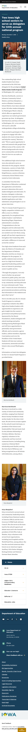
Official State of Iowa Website (9, 1)
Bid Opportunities (7, 668)
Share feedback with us (14, 655)
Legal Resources (7, 684)
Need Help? (5, 702)
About (4, 662)
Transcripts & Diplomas (9, 699)
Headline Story (6, 37)
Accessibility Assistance (9, 665)
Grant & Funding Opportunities (11, 680)
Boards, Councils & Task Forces (11, 671)
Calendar (4, 674)
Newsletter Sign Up (8, 690)
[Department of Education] (6, 6)
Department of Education (10, 7)
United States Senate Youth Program (13, 88)
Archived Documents (8, 705)
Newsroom (5, 693)
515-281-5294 (10, 645)
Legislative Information (9, 687)
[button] (22, 730)
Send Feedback (6, 723)
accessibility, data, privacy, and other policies (13, 727)
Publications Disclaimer (9, 696)
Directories (5, 677)
